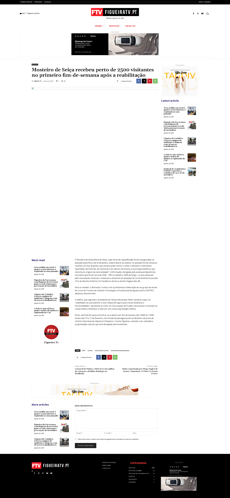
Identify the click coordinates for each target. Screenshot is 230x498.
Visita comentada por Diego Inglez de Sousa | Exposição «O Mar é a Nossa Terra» (140, 371)
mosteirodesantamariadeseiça (120, 350)
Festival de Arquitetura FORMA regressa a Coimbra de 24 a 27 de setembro (174, 172)
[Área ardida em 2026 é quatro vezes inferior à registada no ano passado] (64, 270)
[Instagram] (38, 473)
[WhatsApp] (155, 81)
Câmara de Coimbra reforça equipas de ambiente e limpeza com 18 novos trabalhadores (45, 297)
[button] (207, 13)
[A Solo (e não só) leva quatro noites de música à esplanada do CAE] (64, 311)
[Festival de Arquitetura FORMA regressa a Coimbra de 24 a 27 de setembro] (192, 172)
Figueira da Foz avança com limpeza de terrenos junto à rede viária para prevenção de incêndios (46, 283)
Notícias (35, 64)
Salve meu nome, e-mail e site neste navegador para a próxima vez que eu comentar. (108, 439)
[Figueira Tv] (51, 332)
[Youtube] (202, 13)
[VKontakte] (47, 473)
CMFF (83, 350)
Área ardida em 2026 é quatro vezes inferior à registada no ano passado (46, 269)
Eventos (90, 350)
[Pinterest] (149, 81)
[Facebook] (193, 13)
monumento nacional (101, 350)
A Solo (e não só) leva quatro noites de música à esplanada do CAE (46, 311)
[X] (198, 13)
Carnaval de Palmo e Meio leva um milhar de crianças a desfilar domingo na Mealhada (94, 371)
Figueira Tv (37, 81)
